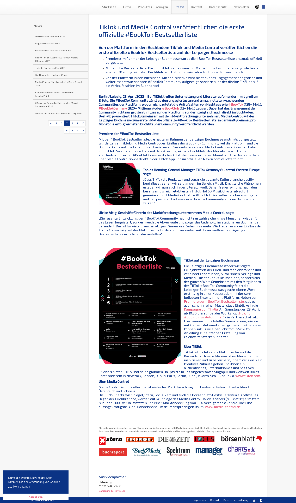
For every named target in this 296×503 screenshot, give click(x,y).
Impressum (200, 500)
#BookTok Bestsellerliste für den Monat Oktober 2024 (56, 59)
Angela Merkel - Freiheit (48, 43)
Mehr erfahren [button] (21, 486)
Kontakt (196, 7)
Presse (179, 7)
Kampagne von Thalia (201, 309)
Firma (127, 7)
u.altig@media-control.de (112, 490)
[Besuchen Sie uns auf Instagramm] (256, 5)
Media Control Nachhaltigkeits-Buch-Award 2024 (58, 84)
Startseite (109, 7)
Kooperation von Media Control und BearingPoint (54, 94)
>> (82, 130)
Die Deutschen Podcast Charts (52, 75)
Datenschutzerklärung (236, 500)
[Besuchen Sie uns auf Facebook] (263, 5)
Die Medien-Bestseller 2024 (50, 36)
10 (83, 123)
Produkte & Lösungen (153, 7)
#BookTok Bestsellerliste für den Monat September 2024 (56, 104)
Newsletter (241, 7)
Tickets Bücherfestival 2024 (50, 67)
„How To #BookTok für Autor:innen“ (217, 315)
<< (67, 130)
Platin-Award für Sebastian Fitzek (53, 50)
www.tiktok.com (247, 376)
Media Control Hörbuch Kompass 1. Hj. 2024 (58, 113)
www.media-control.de (223, 407)
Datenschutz (218, 7)
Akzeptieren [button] (36, 496)
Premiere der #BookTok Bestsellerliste (214, 301)
